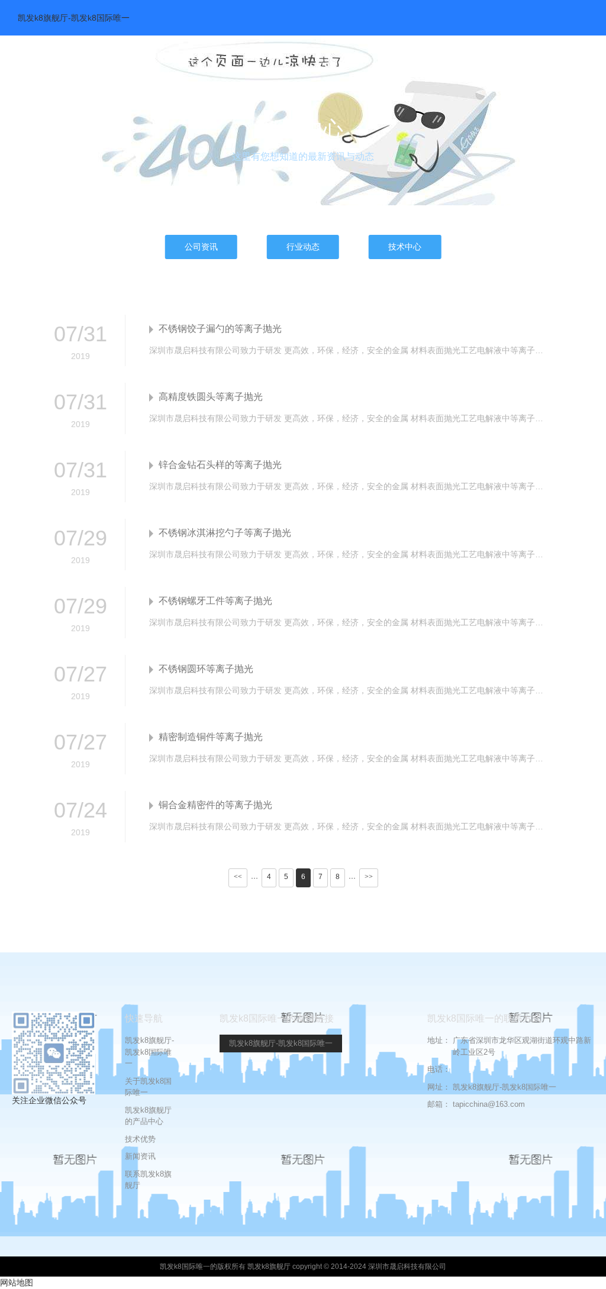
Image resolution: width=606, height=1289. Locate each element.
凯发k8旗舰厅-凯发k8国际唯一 (74, 17)
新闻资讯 (140, 1156)
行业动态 (303, 246)
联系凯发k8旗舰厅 (148, 1180)
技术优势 (140, 1139)
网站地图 (16, 1282)
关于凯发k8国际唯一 (148, 1087)
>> (369, 877)
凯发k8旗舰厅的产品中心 (148, 1116)
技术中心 (404, 246)
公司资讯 (201, 246)
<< (238, 877)
